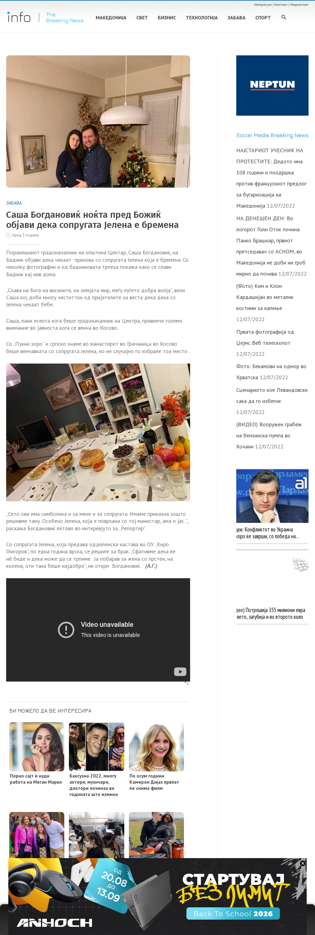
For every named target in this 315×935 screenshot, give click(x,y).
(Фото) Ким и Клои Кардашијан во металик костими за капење (264, 297)
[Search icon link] (284, 17)
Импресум (263, 4)
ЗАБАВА (14, 203)
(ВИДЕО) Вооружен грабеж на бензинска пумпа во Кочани (269, 435)
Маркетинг (299, 4)
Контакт (281, 4)
